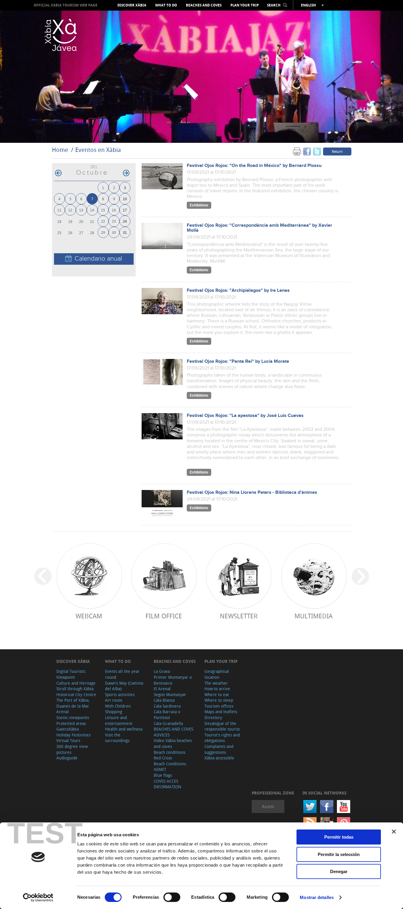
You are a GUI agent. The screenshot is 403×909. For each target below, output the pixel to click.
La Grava (162, 671)
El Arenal (162, 688)
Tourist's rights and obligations (222, 738)
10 (125, 198)
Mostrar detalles (317, 897)
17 (125, 209)
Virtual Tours (68, 740)
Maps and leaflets (220, 711)
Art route (113, 700)
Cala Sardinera (167, 706)
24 (125, 220)
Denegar (339, 871)
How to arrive (217, 688)
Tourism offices (218, 706)
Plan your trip (244, 5)
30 (114, 232)
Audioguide (67, 758)
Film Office (163, 616)
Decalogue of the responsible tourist (222, 726)
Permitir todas (338, 837)
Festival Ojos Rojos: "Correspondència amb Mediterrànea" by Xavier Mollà (259, 228)
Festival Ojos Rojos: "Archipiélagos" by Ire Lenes (238, 290)
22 (103, 220)
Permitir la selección (339, 854)
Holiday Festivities (73, 735)
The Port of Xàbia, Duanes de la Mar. (73, 703)
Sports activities (120, 694)
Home (60, 150)
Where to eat (216, 694)
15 (103, 209)
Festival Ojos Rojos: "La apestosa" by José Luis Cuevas (245, 415)
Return (337, 151)
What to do (166, 5)
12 (70, 209)
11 (59, 209)
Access (268, 806)
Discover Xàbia (131, 5)
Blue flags (163, 775)
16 (114, 209)
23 (114, 220)
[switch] (171, 897)
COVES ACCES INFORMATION (167, 784)
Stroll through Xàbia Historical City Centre (76, 691)
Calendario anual (98, 258)
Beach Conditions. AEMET (170, 766)
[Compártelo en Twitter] (317, 151)
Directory (213, 717)
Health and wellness (123, 729)
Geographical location (216, 674)
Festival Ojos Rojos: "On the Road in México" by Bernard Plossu (254, 165)
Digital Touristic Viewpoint (71, 674)
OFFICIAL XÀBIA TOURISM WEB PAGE (65, 5)
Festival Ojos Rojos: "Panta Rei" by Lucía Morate (238, 361)
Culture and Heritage (76, 683)
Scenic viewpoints (72, 717)
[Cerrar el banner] (394, 831)
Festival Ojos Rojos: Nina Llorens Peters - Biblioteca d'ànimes (252, 492)
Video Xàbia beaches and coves (173, 743)
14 (92, 209)
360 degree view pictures (72, 749)
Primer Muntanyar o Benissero (173, 680)
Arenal (62, 711)
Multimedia (313, 616)
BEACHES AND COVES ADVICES (173, 732)
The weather (216, 683)
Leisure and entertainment (118, 720)
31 (125, 232)
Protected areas (71, 723)
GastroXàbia (67, 729)
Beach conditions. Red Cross (170, 755)
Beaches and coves (204, 5)
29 (103, 232)
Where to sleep (218, 700)
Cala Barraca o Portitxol (167, 714)
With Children (118, 706)
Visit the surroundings (117, 738)
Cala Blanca (164, 700)
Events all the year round (122, 674)
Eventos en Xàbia (98, 150)
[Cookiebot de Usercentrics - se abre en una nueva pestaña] (38, 897)
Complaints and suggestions (218, 749)
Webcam (89, 616)
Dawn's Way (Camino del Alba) (124, 686)
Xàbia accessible (219, 758)
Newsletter (239, 616)
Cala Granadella (168, 723)
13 (81, 209)
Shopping (113, 711)
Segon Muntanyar (170, 694)
